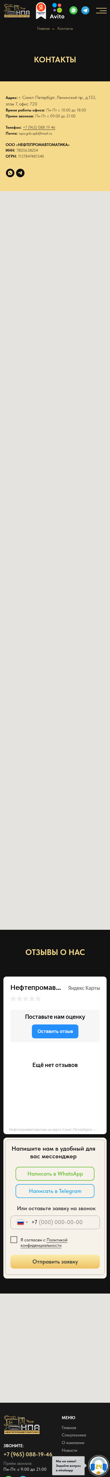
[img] (85, 10)
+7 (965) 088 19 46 (39, 127)
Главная (43, 28)
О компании (73, 1442)
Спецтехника (74, 1435)
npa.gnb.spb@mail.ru (35, 133)
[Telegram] (20, 173)
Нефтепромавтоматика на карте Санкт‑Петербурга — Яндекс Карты (58, 1130)
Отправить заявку (55, 1261)
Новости (69, 1450)
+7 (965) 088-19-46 (27, 1454)
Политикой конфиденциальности (44, 1242)
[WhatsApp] (10, 173)
